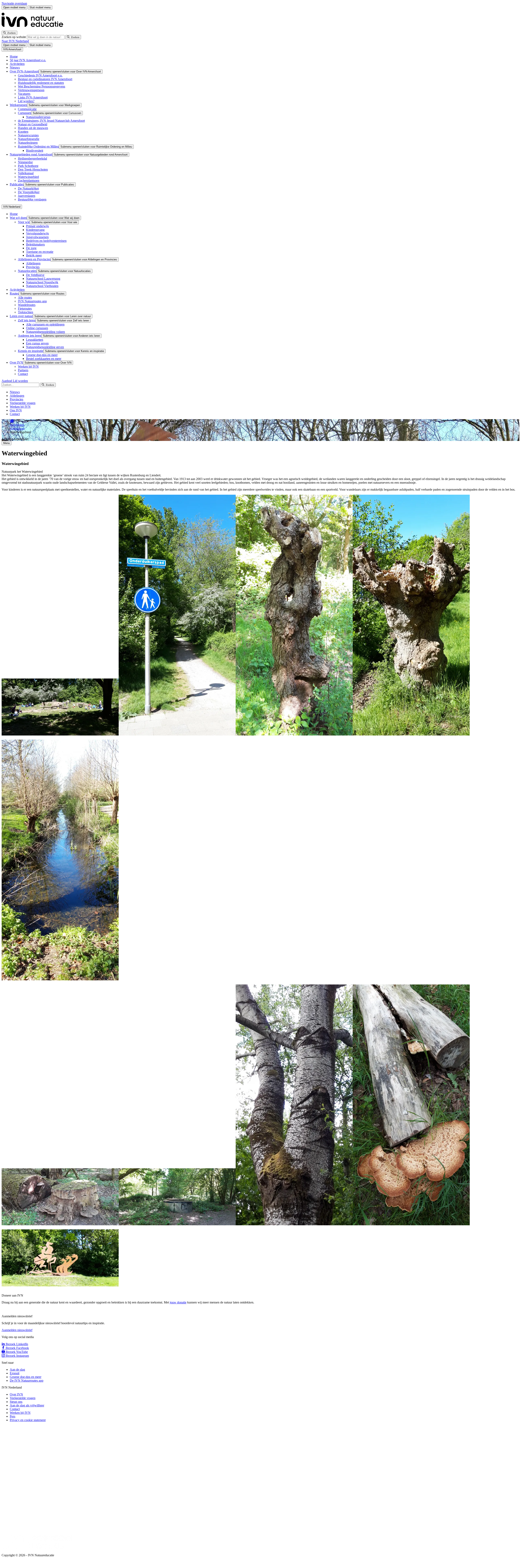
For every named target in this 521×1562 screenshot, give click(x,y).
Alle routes (25, 297)
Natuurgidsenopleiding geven (45, 347)
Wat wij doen (18, 217)
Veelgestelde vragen (22, 403)
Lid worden (20, 381)
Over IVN (16, 362)
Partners (23, 370)
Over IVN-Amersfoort (24, 71)
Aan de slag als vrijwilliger (27, 1405)
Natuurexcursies (28, 135)
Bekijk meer (34, 255)
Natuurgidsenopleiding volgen (45, 331)
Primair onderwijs (37, 226)
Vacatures (24, 93)
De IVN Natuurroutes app (26, 1380)
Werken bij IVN (28, 366)
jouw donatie (178, 1302)
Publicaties (17, 184)
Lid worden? (26, 101)
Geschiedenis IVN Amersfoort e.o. (40, 75)
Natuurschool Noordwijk (42, 282)
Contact (23, 374)
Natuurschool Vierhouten (42, 286)
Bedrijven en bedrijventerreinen (46, 240)
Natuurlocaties (27, 271)
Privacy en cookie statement (28, 1420)
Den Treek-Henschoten (33, 169)
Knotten (23, 131)
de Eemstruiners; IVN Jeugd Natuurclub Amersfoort (51, 120)
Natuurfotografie (28, 139)
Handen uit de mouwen (33, 128)
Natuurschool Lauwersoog (43, 278)
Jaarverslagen (26, 195)
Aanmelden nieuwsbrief (17, 1330)
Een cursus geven (37, 343)
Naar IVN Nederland (15, 41)
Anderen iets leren (29, 335)
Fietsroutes (25, 308)
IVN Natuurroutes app (32, 301)
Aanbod (7, 381)
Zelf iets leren (26, 320)
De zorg (31, 248)
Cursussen (24, 113)
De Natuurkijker (28, 188)
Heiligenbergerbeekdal (32, 158)
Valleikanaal (26, 173)
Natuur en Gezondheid (32, 124)
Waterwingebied (28, 177)
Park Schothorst (28, 166)
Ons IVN (16, 410)
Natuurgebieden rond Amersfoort (31, 154)
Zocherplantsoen (28, 180)
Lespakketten (34, 339)
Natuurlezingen (28, 142)
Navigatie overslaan (14, 3)
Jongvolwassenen (37, 237)
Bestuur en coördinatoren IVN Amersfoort (45, 79)
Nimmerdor (25, 162)
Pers (12, 1416)
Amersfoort (17, 428)
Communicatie (27, 109)
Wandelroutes (26, 305)
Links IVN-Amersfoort (33, 97)
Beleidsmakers (35, 244)
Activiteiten (17, 64)
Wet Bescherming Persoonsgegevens (41, 86)
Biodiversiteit (34, 150)
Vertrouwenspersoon (31, 90)
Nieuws (15, 67)
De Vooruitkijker (28, 192)
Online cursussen (37, 328)
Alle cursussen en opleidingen (45, 324)
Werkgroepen (18, 105)
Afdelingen (33, 263)
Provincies (32, 267)
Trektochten (25, 312)
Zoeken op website (14, 37)
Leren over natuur (21, 316)
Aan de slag (17, 1369)
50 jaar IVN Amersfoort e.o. (28, 60)
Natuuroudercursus (38, 117)
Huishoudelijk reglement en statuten (41, 82)
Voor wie (24, 222)
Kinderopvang (35, 229)
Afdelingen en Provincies (34, 259)
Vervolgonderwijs (37, 233)
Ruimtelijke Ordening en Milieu (38, 146)
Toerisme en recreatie (39, 251)
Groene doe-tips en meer (42, 355)
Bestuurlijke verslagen (32, 199)
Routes (14, 293)
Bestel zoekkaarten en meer (43, 358)
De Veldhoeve (35, 275)
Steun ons (16, 1401)
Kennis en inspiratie (30, 351)
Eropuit (14, 1373)
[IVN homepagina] (34, 29)
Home (14, 56)
